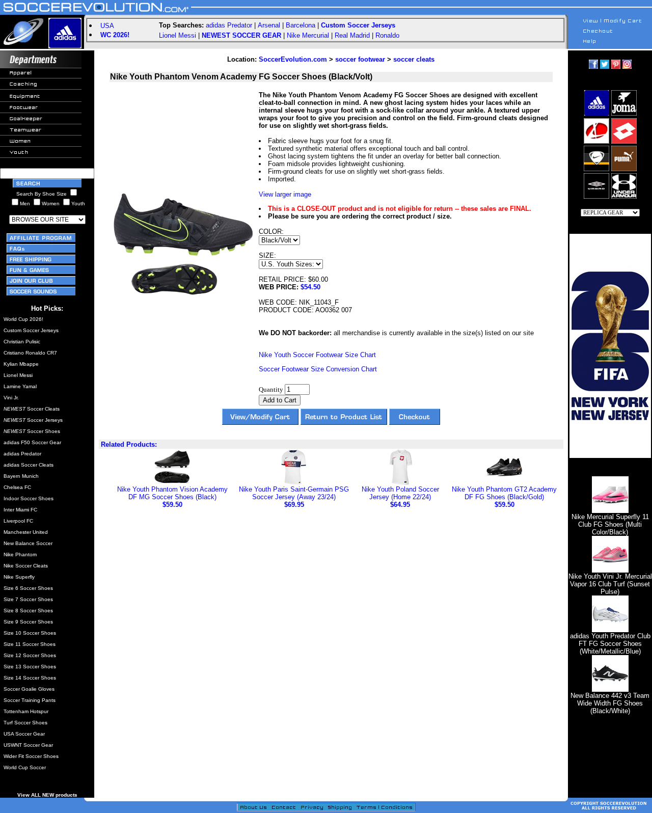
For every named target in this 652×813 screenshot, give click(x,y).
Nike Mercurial (308, 35)
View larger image (285, 194)
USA (107, 26)
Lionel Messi (177, 35)
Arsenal (269, 25)
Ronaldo (387, 35)
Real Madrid (352, 35)
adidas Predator (229, 25)
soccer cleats (413, 59)
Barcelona (300, 25)
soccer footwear (360, 59)
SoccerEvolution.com (293, 59)
